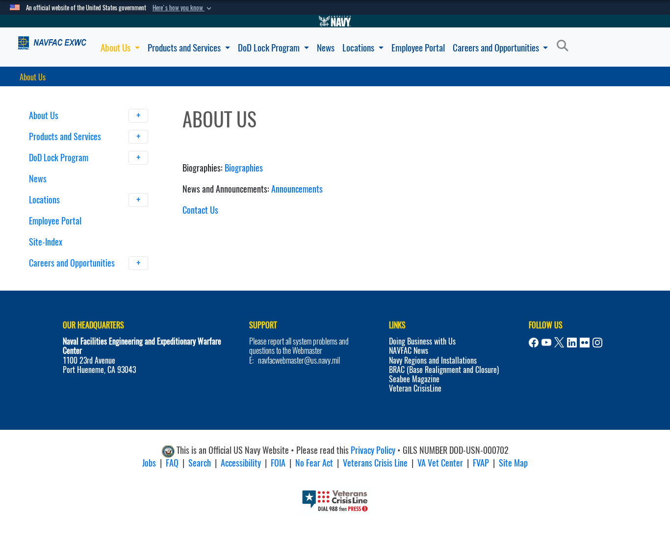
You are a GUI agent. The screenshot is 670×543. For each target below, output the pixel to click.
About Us (116, 47)
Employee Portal (418, 47)
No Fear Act (314, 463)
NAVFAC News (408, 351)
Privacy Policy (373, 450)
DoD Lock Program (270, 47)
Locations (359, 47)
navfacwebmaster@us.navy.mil (299, 360)
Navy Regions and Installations (433, 360)
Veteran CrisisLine (415, 388)
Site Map (513, 463)
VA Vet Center (440, 463)
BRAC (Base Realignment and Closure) (444, 370)
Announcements (297, 189)
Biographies (244, 168)
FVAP (481, 463)
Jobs (149, 463)
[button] (183, 8)
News (326, 47)
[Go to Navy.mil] (335, 21)
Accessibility (241, 463)
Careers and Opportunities (497, 47)
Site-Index (45, 242)
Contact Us (200, 210)
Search (199, 463)
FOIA (278, 463)
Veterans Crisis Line (375, 463)
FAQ (172, 463)
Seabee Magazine (414, 379)
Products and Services (185, 47)
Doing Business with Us (422, 341)
